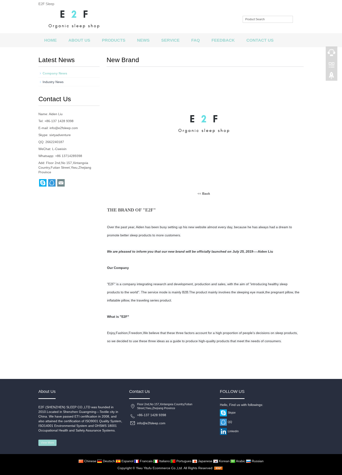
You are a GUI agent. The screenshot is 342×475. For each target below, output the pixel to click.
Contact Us (260, 40)
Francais (146, 461)
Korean (224, 461)
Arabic (240, 461)
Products (113, 40)
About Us (79, 40)
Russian (257, 461)
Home (50, 40)
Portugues (183, 461)
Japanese (204, 461)
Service (170, 40)
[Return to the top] (331, 77)
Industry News (53, 82)
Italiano (164, 461)
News (143, 40)
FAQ (195, 40)
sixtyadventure (60, 135)
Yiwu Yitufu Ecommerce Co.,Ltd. (160, 468)
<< (204, 193)
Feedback (223, 40)
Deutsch (108, 461)
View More (47, 442)
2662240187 (54, 142)
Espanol (127, 461)
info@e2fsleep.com (64, 128)
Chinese (89, 461)
